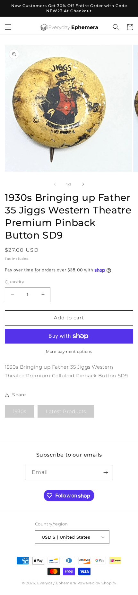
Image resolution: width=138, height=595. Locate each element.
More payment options (69, 351)
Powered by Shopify (96, 583)
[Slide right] (83, 184)
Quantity (14, 281)
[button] (8, 27)
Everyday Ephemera (56, 583)
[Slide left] (55, 184)
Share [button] (19, 395)
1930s (19, 411)
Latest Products (66, 411)
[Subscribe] (106, 472)
